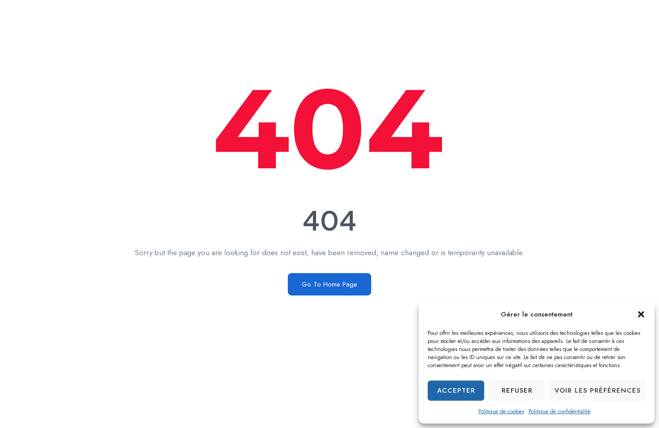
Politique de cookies (501, 411)
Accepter (456, 390)
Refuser (517, 390)
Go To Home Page (329, 284)
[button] (641, 314)
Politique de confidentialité (559, 411)
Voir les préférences (598, 390)
